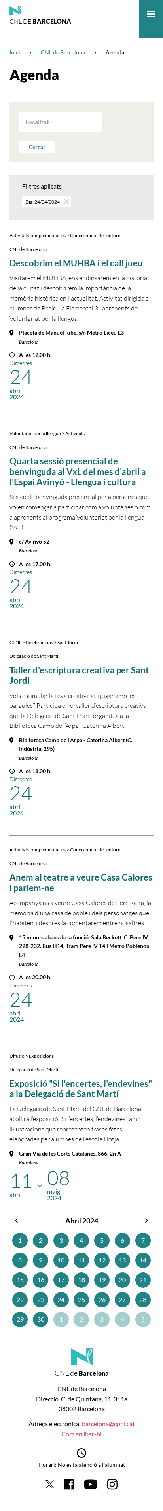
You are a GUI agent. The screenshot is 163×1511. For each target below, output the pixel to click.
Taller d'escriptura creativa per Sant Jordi (79, 675)
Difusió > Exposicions (31, 1056)
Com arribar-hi (81, 1434)
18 (81, 1279)
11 (81, 1260)
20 (122, 1279)
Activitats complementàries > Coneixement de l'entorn (65, 235)
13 (122, 1260)
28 (142, 1299)
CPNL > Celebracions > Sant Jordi (43, 642)
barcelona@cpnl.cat (108, 1423)
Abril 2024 (81, 1220)
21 (142, 1279)
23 (40, 1299)
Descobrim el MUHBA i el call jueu (76, 263)
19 (102, 1279)
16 (40, 1279)
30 (40, 1319)
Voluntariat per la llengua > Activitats (47, 433)
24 (60, 1299)
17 (60, 1279)
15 (20, 1279)
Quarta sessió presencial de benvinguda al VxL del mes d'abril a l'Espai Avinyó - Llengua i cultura (77, 471)
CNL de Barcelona (28, 249)
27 (122, 1299)
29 (20, 1319)
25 (81, 1299)
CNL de (40, 21)
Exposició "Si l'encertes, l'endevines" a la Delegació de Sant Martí (80, 1088)
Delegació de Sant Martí (33, 656)
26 (102, 1299)
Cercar (37, 147)
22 (20, 1299)
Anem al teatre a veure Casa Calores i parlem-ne (80, 882)
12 (102, 1260)
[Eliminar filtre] (66, 201)
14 (142, 1260)
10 (60, 1260)
